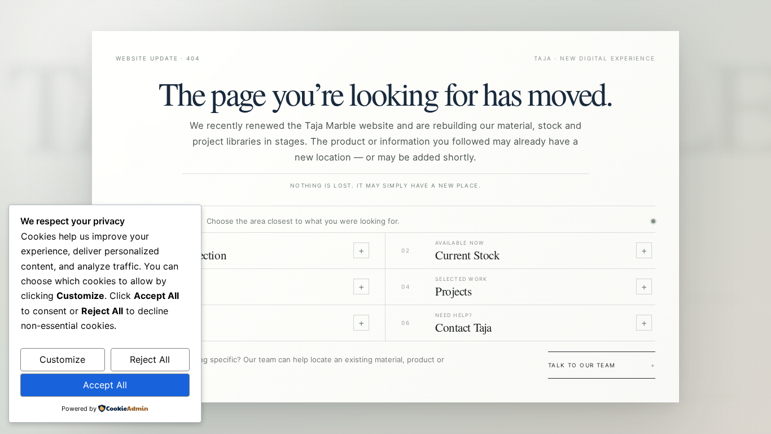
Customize (62, 359)
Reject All (150, 359)
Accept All (105, 384)
